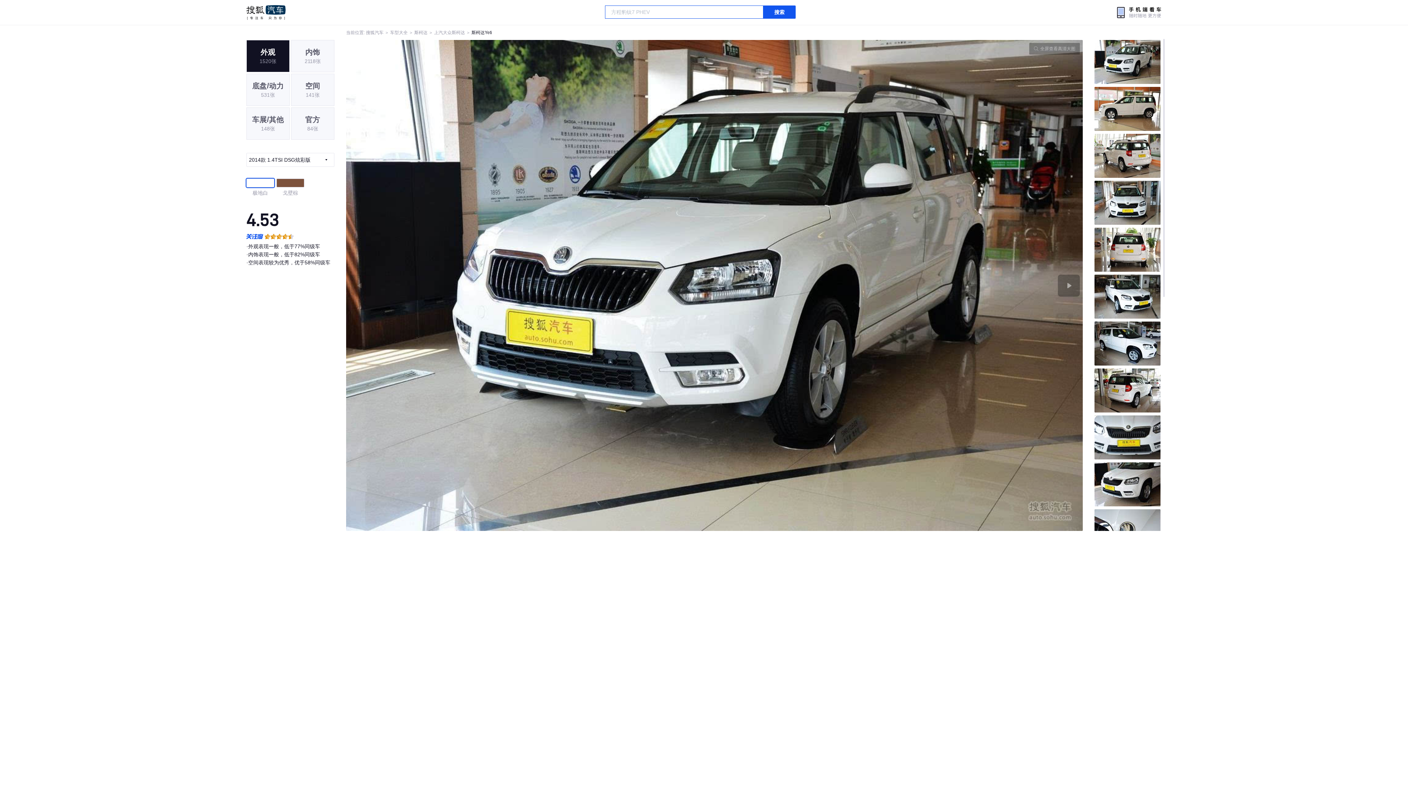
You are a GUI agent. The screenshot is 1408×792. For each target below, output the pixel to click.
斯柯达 (421, 32)
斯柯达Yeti (482, 32)
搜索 (779, 12)
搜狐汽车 (266, 12)
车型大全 (399, 32)
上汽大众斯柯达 (449, 32)
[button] (530, 285)
